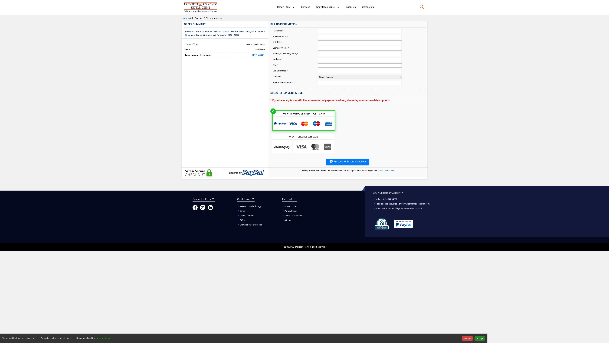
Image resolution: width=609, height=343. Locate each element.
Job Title (277, 42)
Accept (479, 338)
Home (184, 18)
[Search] (421, 7)
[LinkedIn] (210, 209)
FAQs (242, 220)
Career (242, 211)
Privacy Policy (290, 211)
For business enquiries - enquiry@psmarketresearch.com (402, 204)
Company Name (281, 48)
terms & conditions (386, 171)
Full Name (278, 31)
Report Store (284, 7)
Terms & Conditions (293, 215)
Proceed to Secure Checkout (350, 161)
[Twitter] (202, 209)
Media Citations (246, 215)
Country (277, 76)
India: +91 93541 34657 (386, 199)
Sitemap (288, 220)
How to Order (290, 206)
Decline (467, 338)
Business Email (280, 36)
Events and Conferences (250, 225)
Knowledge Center (326, 7)
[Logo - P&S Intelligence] (200, 7)
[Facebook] (195, 209)
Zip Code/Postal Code (284, 82)
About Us (351, 7)
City (275, 65)
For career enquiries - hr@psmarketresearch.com (398, 208)
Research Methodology (250, 206)
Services (305, 7)
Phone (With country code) (285, 53)
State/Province (280, 71)
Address (277, 59)
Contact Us (368, 7)
